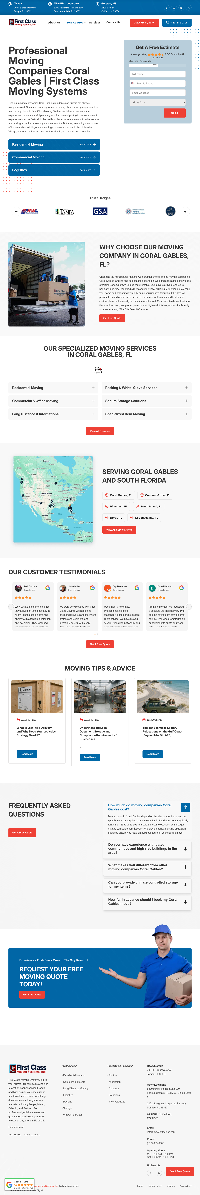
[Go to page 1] (97, 634)
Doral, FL (116, 517)
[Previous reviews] (11, 606)
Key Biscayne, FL (146, 517)
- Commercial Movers (73, 1082)
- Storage (67, 1108)
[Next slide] (185, 211)
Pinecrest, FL (119, 506)
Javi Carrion (30, 586)
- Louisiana (114, 1095)
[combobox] (133, 83)
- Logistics (67, 1095)
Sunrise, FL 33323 (157, 1107)
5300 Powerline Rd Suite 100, (163, 1088)
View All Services (100, 431)
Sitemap (171, 1186)
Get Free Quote (112, 318)
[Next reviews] (189, 606)
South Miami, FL (151, 506)
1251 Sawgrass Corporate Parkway (166, 1103)
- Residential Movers (73, 1075)
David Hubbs (165, 586)
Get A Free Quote (144, 22)
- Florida (112, 1075)
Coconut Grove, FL (157, 495)
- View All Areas (116, 1101)
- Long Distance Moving (75, 1088)
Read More (26, 754)
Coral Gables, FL (121, 495)
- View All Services (72, 1114)
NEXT (174, 113)
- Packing (67, 1101)
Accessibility (186, 1186)
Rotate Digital (36, 1190)
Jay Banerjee (120, 586)
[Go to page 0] (95, 634)
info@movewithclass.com (161, 1132)
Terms (140, 1186)
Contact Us (113, 22)
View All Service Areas (119, 529)
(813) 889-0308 (179, 22)
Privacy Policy (155, 1186)
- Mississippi (114, 1082)
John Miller (74, 586)
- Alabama (113, 1088)
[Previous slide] (16, 211)
